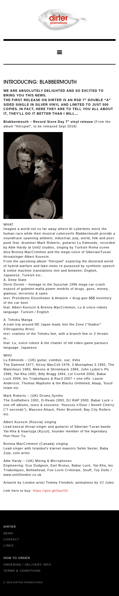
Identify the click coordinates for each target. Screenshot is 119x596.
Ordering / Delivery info (27, 564)
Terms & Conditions (22, 570)
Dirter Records (59, 19)
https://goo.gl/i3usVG (50, 490)
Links (8, 545)
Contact (11, 539)
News (8, 533)
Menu (59, 52)
